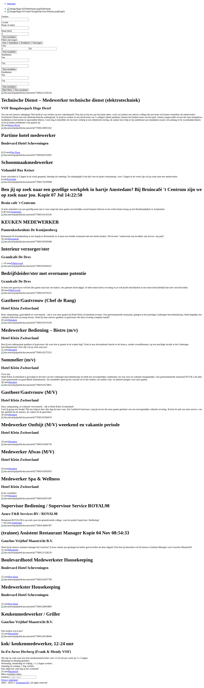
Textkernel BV (22, 682)
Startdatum (13, 43)
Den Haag (15, 152)
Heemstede (13, 239)
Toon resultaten (9, 37)
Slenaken (12, 320)
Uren (4, 43)
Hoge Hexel (14, 125)
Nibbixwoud (17, 263)
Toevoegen (37, 43)
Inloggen (11, 3)
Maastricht (13, 550)
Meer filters (7, 90)
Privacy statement (9, 680)
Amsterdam (15, 212)
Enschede (11, 179)
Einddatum (25, 43)
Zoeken (4, 677)
